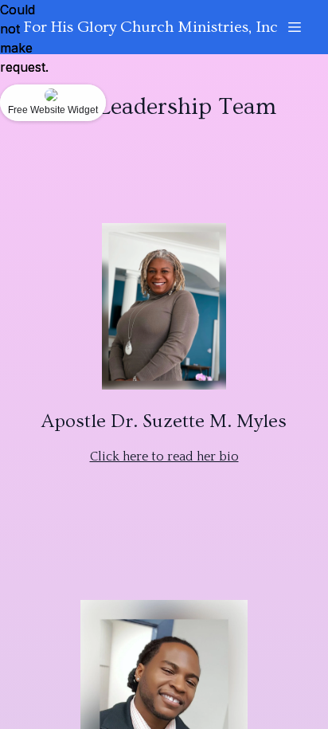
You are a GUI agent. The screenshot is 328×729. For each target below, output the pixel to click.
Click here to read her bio (164, 456)
